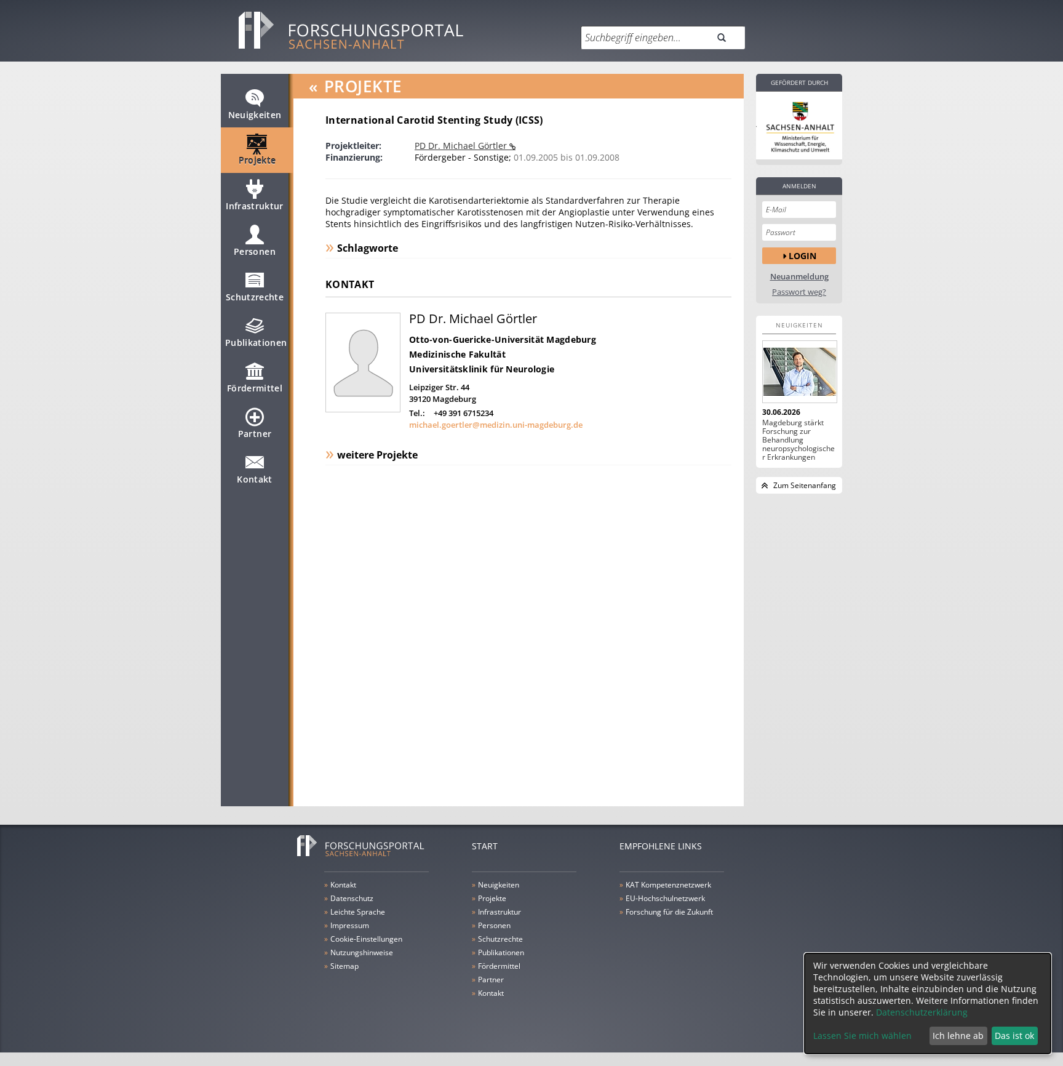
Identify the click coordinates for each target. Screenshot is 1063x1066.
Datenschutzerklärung (922, 1012)
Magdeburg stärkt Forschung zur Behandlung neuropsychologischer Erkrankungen (798, 440)
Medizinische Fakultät (457, 354)
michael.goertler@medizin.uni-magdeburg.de (496, 424)
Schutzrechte (255, 297)
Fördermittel (254, 388)
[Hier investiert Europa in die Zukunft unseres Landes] (799, 125)
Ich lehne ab (958, 1035)
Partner (254, 433)
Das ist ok (1014, 1035)
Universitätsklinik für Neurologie (481, 369)
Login (802, 256)
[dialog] (928, 1003)
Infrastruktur (255, 206)
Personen (255, 251)
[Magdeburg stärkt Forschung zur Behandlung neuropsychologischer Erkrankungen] (799, 371)
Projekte (257, 160)
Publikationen (256, 342)
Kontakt (254, 479)
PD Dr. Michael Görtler (462, 145)
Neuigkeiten (255, 115)
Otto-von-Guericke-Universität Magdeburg (502, 339)
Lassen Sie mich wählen (862, 1035)
